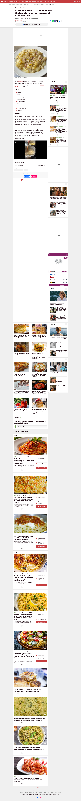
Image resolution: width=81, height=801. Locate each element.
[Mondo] (22, 792)
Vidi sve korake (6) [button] (41, 467)
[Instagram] (40, 797)
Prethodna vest (21, 165)
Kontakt (36, 794)
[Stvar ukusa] (4, 1)
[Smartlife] (52, 792)
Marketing (54, 794)
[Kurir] (26, 792)
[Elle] (48, 792)
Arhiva (58, 794)
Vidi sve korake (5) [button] (41, 661)
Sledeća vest (40, 165)
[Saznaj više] (66, 184)
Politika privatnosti (49, 794)
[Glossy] (59, 792)
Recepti (21, 7)
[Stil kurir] (56, 792)
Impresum (23, 794)
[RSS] (43, 797)
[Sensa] (44, 792)
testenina (20, 81)
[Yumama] (35, 792)
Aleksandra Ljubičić (18, 20)
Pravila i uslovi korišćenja (30, 794)
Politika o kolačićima (41, 794)
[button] (45, 21)
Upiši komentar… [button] (21, 426)
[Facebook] (38, 797)
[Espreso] (30, 792)
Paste (25, 7)
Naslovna (17, 7)
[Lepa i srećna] (40, 792)
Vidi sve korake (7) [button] (41, 506)
